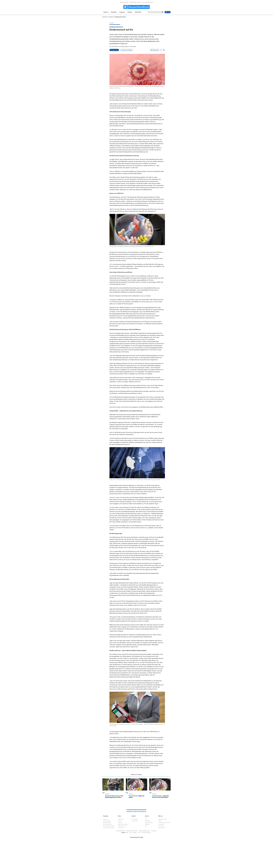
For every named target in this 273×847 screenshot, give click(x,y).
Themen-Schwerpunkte (108, 827)
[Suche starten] (162, 12)
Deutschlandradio (124, 2)
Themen (105, 12)
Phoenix (135, 832)
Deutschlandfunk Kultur (135, 2)
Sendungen (114, 12)
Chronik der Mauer (146, 832)
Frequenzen (121, 827)
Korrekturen (161, 826)
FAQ (146, 819)
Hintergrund (111, 16)
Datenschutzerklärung (131, 830)
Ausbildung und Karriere (164, 822)
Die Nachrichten (107, 822)
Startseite (104, 16)
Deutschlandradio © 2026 (136, 837)
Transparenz (161, 824)
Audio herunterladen (127, 50)
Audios (119, 820)
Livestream (120, 819)
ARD (127, 832)
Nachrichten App (122, 826)
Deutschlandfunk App (123, 824)
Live (169, 12)
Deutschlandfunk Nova (147, 2)
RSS (146, 826)
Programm (122, 12)
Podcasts (130, 12)
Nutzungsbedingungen (144, 830)
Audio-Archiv (138, 12)
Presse (159, 820)
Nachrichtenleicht (107, 824)
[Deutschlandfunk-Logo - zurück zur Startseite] (136, 7)
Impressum (154, 830)
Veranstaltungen (149, 822)
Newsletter (147, 820)
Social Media (135, 820)
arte (139, 832)
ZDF (130, 832)
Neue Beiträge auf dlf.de (109, 826)
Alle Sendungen (107, 820)
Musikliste (147, 824)
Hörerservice (135, 819)
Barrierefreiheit (161, 827)
